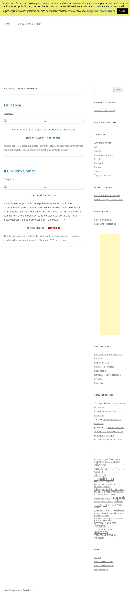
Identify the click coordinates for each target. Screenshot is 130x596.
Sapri (108, 527)
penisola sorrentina (109, 510)
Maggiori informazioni (101, 11)
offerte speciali (107, 501)
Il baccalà (98, 382)
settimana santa (103, 529)
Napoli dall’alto (101, 362)
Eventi (44, 145)
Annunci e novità (102, 142)
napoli (26, 149)
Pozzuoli (111, 513)
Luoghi (97, 167)
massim (64, 149)
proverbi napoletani (105, 522)
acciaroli (98, 459)
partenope (118, 501)
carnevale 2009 (113, 462)
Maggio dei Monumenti (109, 489)
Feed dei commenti (104, 565)
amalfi (105, 459)
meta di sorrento (101, 494)
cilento (100, 465)
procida (97, 520)
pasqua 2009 (114, 505)
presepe (120, 513)
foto (19, 149)
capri (118, 459)
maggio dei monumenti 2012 (108, 491)
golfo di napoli (100, 484)
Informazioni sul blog (29, 24)
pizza (104, 513)
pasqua (100, 504)
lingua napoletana (102, 486)
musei (107, 498)
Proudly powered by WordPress (19, 589)
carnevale (100, 462)
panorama (35, 149)
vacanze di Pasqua (105, 534)
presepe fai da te (101, 515)
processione (118, 518)
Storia (97, 171)
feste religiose (106, 481)
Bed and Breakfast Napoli (107, 195)
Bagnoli (112, 459)
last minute (113, 484)
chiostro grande (21, 239)
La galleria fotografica (105, 223)
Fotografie (54, 145)
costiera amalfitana (109, 468)
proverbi (106, 520)
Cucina (97, 150)
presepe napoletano (103, 518)
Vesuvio (99, 538)
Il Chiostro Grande (20, 170)
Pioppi (97, 513)
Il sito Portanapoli (103, 219)
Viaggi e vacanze (102, 175)
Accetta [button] (122, 10)
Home (7, 24)
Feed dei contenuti (103, 561)
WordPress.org (101, 569)
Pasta (96, 508)
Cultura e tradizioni (103, 154)
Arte (96, 146)
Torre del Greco (114, 439)
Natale (97, 501)
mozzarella (99, 499)
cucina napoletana (104, 476)
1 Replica (8, 113)
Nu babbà (12, 104)
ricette (100, 526)
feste (96, 482)
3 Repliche (9, 179)
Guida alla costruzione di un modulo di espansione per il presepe (109, 431)
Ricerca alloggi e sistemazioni (108, 199)
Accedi (97, 557)
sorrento (101, 532)
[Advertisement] (65, 57)
